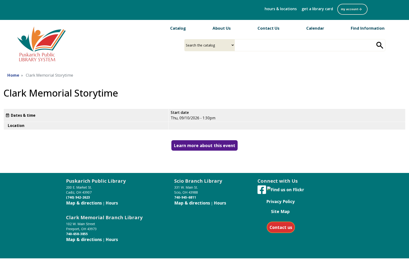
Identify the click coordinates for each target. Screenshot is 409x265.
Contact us (281, 227)
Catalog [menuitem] (178, 28)
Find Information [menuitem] (368, 28)
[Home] (40, 42)
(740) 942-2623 (78, 197)
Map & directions (84, 203)
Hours (112, 203)
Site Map (280, 211)
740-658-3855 (77, 234)
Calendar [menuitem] (315, 28)
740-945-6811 (185, 197)
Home (13, 75)
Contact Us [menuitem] (269, 28)
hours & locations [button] (281, 8)
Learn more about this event (204, 145)
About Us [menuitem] (222, 28)
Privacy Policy (280, 201)
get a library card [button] (317, 8)
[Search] (380, 45)
